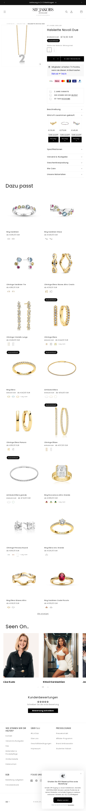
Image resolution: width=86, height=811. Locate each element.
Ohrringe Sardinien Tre (16, 284)
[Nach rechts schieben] (47, 687)
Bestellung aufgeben (14, 780)
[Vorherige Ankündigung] (4, 2)
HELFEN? (74, 95)
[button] (4, 11)
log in (63, 73)
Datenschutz (11, 764)
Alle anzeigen (43, 614)
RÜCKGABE (66, 99)
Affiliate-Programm (64, 738)
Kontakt (9, 736)
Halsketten (21, 24)
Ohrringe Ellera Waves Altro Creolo (59, 284)
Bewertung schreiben (43, 710)
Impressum (36, 748)
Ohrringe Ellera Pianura (16, 442)
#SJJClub (35, 733)
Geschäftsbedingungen (41, 743)
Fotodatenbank (12, 785)
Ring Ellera (10, 390)
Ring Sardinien (12, 232)
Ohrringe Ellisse (51, 442)
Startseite (11, 24)
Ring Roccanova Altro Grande (57, 495)
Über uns (34, 738)
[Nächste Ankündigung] (81, 2)
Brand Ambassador (64, 743)
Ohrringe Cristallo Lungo (17, 337)
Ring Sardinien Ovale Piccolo (56, 600)
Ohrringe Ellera (50, 337)
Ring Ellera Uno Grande (54, 548)
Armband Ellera (51, 390)
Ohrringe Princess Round (17, 548)
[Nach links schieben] (38, 687)
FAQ (7, 746)
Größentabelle (12, 759)
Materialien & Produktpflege (12, 752)
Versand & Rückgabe (15, 741)
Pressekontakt (62, 733)
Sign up (55, 73)
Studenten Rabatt (63, 748)
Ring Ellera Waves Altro (16, 600)
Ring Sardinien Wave (53, 232)
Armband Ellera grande (16, 495)
